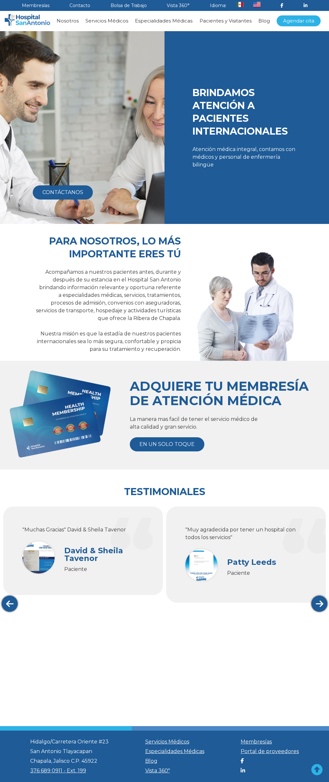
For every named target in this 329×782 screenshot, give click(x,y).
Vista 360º (157, 771)
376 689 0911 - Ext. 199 (58, 771)
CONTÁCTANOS (62, 192)
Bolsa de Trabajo (129, 5)
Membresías (35, 5)
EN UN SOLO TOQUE (167, 444)
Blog (264, 21)
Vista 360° (178, 5)
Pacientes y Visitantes (226, 21)
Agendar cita (298, 21)
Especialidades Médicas (163, 21)
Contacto (79, 5)
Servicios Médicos (106, 21)
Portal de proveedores (270, 751)
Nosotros (68, 21)
